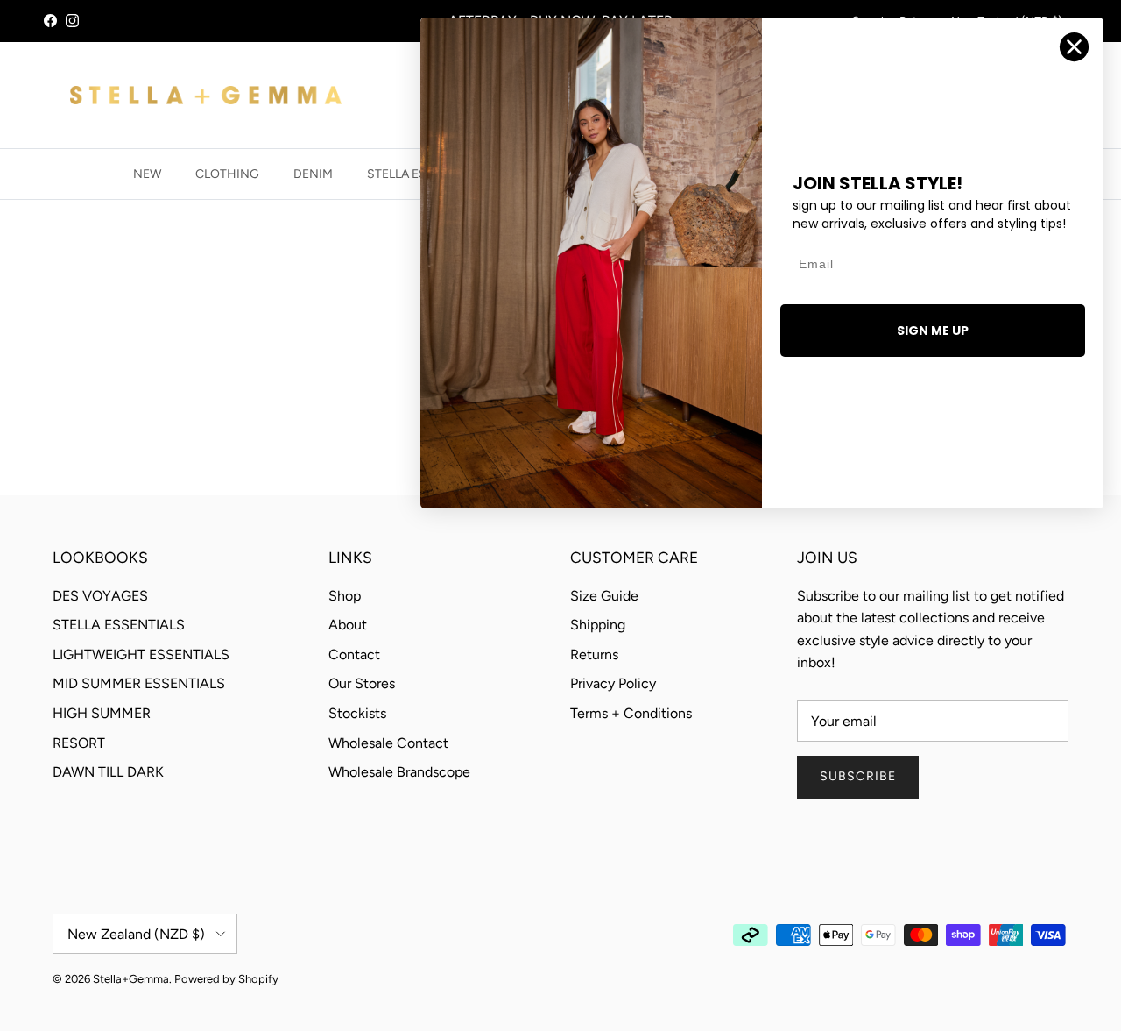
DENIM (313, 174)
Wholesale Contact (388, 743)
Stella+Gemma (131, 978)
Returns (594, 654)
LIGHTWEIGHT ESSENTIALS (141, 654)
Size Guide (604, 595)
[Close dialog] (1074, 47)
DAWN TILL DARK (108, 772)
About (347, 624)
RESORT (79, 743)
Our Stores (361, 683)
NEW (147, 174)
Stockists (357, 713)
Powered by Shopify (226, 978)
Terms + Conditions (631, 713)
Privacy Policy (613, 683)
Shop (344, 595)
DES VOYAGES (100, 595)
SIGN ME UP (933, 330)
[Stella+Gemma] (206, 95)
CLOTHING (227, 174)
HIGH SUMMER (102, 713)
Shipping (597, 624)
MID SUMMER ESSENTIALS (139, 683)
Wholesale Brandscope (399, 772)
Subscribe (858, 776)
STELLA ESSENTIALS (119, 624)
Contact (354, 654)
